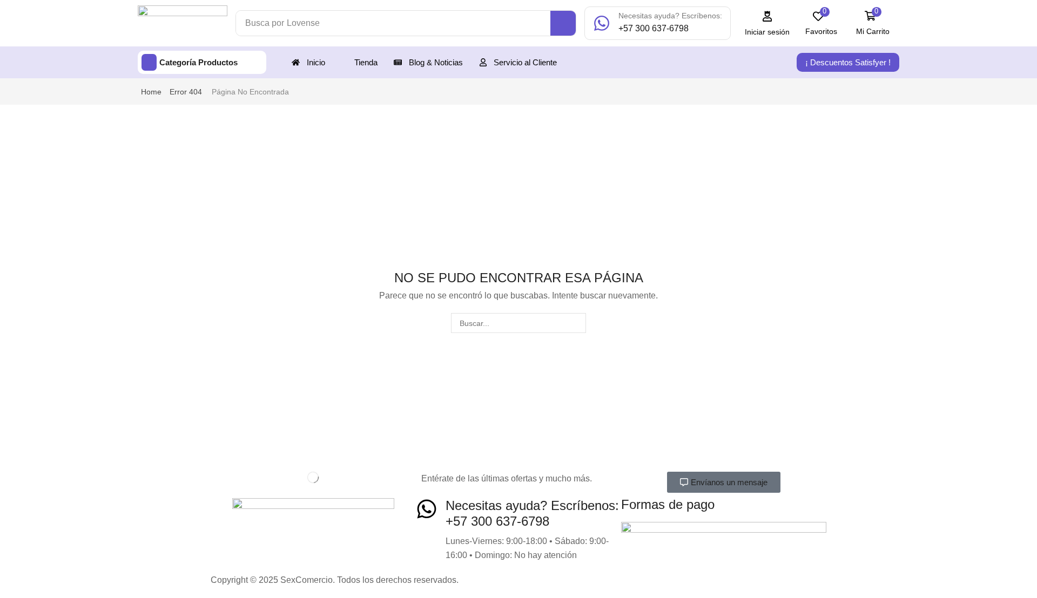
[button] (767, 23)
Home (151, 91)
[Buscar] (576, 323)
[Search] (563, 23)
